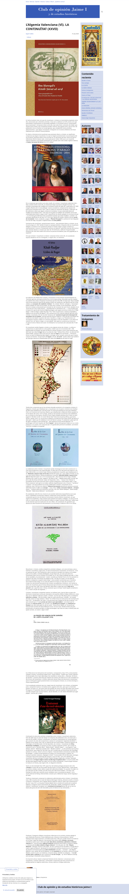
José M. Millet (97, 206)
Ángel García (90, 136)
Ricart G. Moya (97, 287)
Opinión (37, 1)
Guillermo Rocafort (84, 186)
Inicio (27, 1)
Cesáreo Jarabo (84, 166)
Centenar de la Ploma (98, 156)
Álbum (52, 1)
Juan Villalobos (98, 226)
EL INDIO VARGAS (87, 88)
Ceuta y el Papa (86, 95)
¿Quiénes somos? (60, 1)
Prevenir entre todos (87, 92)
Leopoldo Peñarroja (91, 236)
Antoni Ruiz (85, 145)
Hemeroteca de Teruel (88, 110)
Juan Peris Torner (84, 226)
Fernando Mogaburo (98, 166)
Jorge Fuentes (90, 206)
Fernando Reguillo (84, 176)
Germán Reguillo (97, 176)
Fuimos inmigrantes (87, 90)
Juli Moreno (85, 236)
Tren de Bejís (85, 83)
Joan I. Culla (91, 195)
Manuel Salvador (84, 256)
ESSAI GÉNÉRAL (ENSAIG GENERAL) (92, 108)
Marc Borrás (90, 256)
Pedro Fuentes (97, 277)
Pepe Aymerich (84, 287)
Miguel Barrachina (98, 266)
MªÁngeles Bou (85, 277)
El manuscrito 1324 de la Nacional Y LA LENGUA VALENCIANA (91, 98)
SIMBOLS (84, 115)
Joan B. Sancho (84, 196)
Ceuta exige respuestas (88, 118)
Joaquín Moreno (84, 206)
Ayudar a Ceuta (86, 80)
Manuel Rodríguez (98, 246)
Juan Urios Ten (91, 226)
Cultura (47, 1)
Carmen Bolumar (90, 156)
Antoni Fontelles (97, 136)
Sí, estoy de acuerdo (9, 890)
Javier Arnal (98, 185)
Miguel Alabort (90, 266)
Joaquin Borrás (97, 196)
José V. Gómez (84, 216)
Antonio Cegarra (90, 146)
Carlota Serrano (84, 156)
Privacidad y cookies (11, 869)
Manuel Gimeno (90, 246)
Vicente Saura (90, 297)
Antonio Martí (97, 146)
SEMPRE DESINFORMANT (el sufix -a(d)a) (91, 102)
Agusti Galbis (29, 34)
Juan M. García (97, 216)
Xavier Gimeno (84, 307)
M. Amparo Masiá (85, 246)
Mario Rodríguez (98, 256)
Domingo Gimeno (91, 166)
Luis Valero (98, 236)
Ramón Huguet (90, 287)
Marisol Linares (84, 266)
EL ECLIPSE (85, 85)
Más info (4, 885)
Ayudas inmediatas (87, 113)
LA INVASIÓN (85, 105)
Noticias (32, 1)
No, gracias (20, 890)
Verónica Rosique (84, 297)
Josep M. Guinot (90, 216)
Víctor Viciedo (97, 297)
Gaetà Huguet (90, 176)
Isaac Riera (91, 185)
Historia (42, 1)
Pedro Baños (90, 277)
